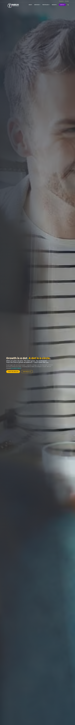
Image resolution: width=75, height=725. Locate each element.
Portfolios (45, 4)
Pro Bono (67, 1)
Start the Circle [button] (12, 371)
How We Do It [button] (26, 371)
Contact (62, 4)
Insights (54, 4)
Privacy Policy (61, 719)
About (30, 4)
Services (36, 4)
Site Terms (69, 717)
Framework (61, 1)
